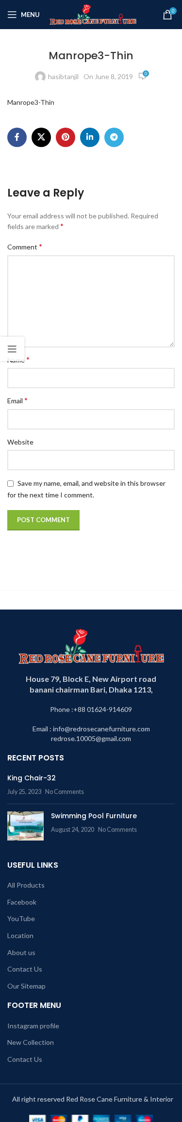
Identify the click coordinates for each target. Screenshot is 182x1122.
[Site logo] (93, 14)
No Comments (64, 791)
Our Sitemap (26, 986)
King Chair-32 (31, 778)
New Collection (30, 1042)
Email (17, 400)
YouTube (21, 918)
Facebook (21, 902)
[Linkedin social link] (89, 137)
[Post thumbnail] (25, 826)
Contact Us (24, 969)
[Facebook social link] (17, 137)
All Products (26, 885)
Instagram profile (33, 1026)
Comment (24, 246)
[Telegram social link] (114, 137)
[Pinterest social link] (65, 137)
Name (18, 359)
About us (21, 952)
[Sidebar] (12, 349)
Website (20, 442)
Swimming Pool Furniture (94, 816)
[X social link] (41, 137)
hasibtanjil (63, 76)
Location (20, 935)
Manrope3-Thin (30, 102)
